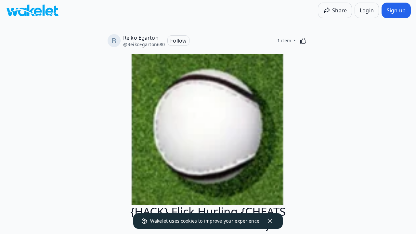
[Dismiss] (270, 221)
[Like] (303, 40)
